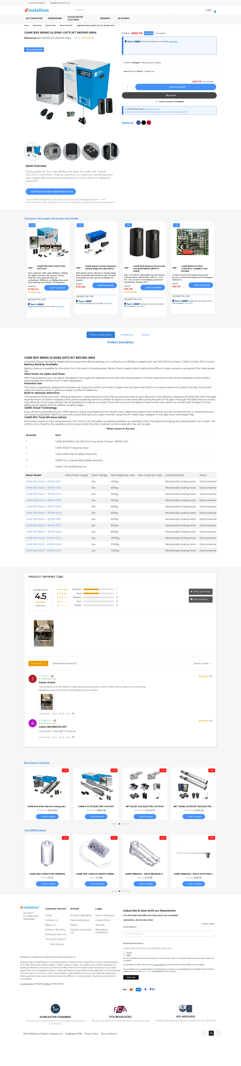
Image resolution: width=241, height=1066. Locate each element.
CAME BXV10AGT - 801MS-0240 (43, 544)
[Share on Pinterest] (149, 122)
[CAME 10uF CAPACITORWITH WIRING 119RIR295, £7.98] (96, 861)
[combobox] (122, 10)
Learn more (147, 971)
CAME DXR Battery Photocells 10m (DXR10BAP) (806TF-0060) (149, 268)
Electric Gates (51, 25)
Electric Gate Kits (66, 25)
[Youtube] (218, 1033)
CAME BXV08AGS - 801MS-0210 (43, 525)
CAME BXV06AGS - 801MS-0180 (43, 506)
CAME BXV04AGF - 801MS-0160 (43, 500)
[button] (214, 9)
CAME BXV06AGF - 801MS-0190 (43, 519)
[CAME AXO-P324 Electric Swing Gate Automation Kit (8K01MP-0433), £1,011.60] (47, 793)
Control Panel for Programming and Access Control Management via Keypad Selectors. (192, 277)
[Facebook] (204, 1033)
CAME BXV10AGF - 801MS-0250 (43, 550)
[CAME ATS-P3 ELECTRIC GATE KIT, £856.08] (96, 793)
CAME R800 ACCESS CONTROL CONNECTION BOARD (194, 268)
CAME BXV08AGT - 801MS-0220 (44, 531)
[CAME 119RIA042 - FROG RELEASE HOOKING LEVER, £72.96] (145, 861)
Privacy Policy (159, 965)
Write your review (202, 591)
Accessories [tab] (126, 334)
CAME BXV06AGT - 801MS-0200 (44, 513)
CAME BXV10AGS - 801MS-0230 (43, 538)
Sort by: (197, 663)
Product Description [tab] (100, 334)
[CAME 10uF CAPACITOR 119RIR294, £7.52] (47, 861)
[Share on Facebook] (138, 122)
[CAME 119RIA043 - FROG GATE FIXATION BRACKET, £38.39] (194, 861)
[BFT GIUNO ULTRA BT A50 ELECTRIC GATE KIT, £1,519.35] (194, 793)
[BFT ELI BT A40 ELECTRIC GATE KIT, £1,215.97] (145, 793)
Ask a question (200, 599)
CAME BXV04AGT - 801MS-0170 (43, 494)
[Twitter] (211, 1033)
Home (26, 25)
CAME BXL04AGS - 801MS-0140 (43, 481)
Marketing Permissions (133, 943)
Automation (37, 25)
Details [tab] (145, 334)
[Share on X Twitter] (143, 122)
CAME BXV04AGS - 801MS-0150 (43, 487)
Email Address (130, 927)
